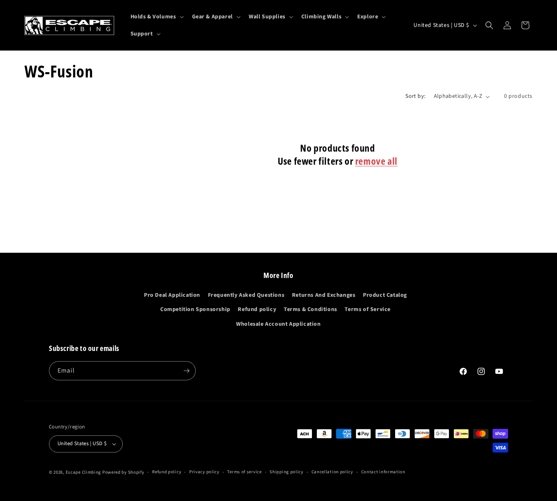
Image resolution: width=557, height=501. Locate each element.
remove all (376, 160)
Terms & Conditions (310, 309)
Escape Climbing (84, 472)
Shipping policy (286, 472)
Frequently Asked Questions (246, 295)
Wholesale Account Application (278, 324)
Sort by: (415, 96)
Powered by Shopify (123, 472)
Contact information (383, 472)
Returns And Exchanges (324, 295)
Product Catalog (385, 295)
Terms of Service (368, 309)
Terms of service (244, 472)
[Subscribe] (186, 370)
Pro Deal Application (172, 295)
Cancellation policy (332, 472)
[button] (156, 16)
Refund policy (257, 309)
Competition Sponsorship (195, 309)
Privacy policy (204, 472)
